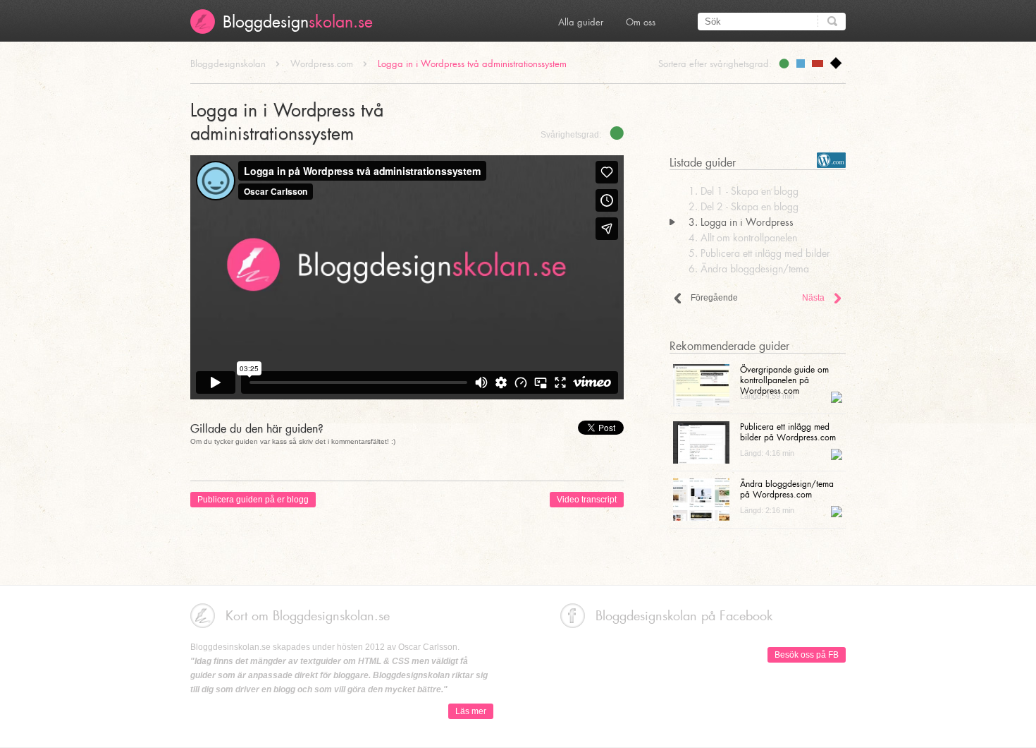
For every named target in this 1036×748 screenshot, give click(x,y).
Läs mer (470, 711)
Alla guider (580, 22)
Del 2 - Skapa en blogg (743, 206)
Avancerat (836, 63)
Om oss (640, 22)
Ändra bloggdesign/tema (749, 268)
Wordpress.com (321, 63)
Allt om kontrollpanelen (743, 237)
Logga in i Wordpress (741, 222)
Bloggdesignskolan (228, 63)
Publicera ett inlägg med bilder (759, 253)
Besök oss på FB (807, 655)
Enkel (784, 63)
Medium (800, 63)
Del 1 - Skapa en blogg (743, 191)
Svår (817, 63)
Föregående (714, 298)
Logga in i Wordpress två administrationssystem (472, 63)
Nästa (813, 298)
